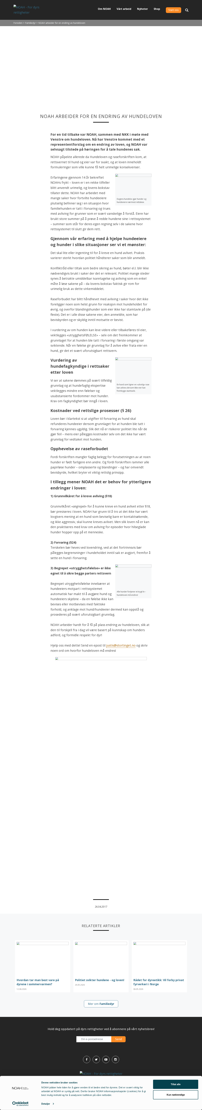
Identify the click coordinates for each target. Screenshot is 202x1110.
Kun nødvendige (176, 1094)
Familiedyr (30, 22)
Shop (157, 9)
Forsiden (17, 22)
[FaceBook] (86, 1059)
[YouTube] (106, 1059)
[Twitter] (96, 1059)
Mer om (101, 1004)
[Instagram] (115, 1059)
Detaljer (45, 1103)
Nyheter (142, 9)
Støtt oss (173, 10)
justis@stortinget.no (121, 645)
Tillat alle (176, 1084)
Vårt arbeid (124, 9)
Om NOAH (104, 9)
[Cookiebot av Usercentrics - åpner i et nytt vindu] (20, 1103)
